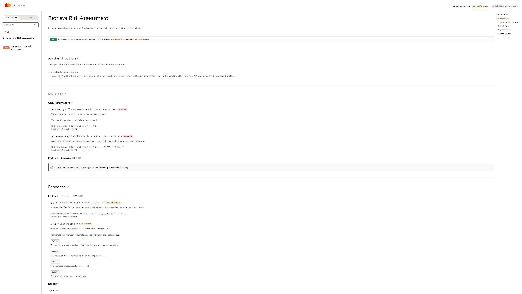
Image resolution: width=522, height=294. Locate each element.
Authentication (503, 18)
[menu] (504, 6)
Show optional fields (68, 158)
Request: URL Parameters (508, 22)
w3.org (100, 76)
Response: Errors (504, 33)
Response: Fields (504, 30)
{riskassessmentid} (142, 39)
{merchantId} (116, 39)
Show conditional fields (69, 196)
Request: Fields (503, 26)
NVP (29, 18)
